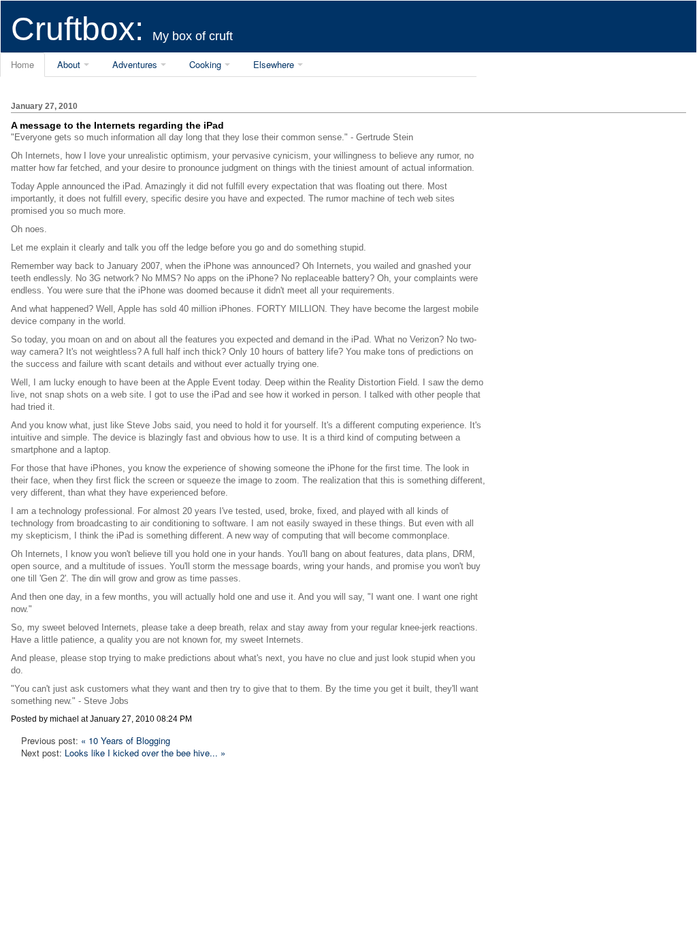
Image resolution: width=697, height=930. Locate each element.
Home (22, 64)
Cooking (205, 64)
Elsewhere (273, 64)
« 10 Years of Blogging (125, 740)
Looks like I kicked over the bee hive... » (145, 752)
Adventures (134, 64)
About (68, 64)
